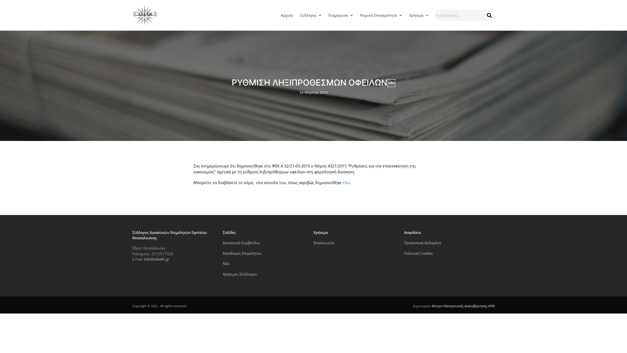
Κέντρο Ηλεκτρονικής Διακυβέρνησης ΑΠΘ (463, 306)
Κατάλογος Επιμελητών (242, 253)
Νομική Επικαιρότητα (378, 15)
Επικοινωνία (324, 242)
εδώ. (347, 182)
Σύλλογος (308, 15)
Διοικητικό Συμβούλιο (241, 242)
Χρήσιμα (416, 15)
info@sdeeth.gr (156, 259)
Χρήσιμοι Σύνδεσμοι (240, 274)
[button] (310, 15)
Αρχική (287, 15)
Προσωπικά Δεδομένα (422, 242)
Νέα (226, 263)
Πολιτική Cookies (418, 253)
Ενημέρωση (338, 15)
